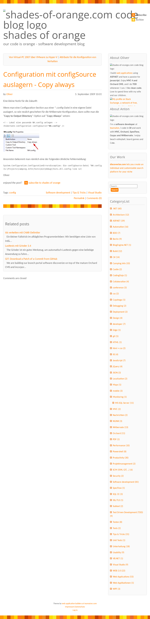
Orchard (119, 433)
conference (120, 288)
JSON (117, 373)
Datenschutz (80, 607)
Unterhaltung (121, 546)
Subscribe (141, 15)
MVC (117, 409)
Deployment (120, 312)
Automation (120, 227)
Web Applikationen (123, 583)
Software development (58, 193)
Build (117, 251)
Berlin (117, 239)
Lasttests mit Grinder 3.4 (18, 246)
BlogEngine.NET (122, 245)
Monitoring (120, 397)
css (116, 294)
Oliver (9, 94)
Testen (117, 522)
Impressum (69, 607)
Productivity (120, 458)
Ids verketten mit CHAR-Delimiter (22, 233)
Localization (120, 379)
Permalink (79, 198)
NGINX (117, 421)
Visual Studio (95, 193)
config (12, 193)
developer (119, 324)
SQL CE (118, 494)
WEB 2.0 (119, 571)
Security (118, 476)
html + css (119, 348)
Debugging (119, 306)
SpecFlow (119, 488)
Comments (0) (94, 198)
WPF (116, 589)
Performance (121, 445)
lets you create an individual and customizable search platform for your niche (126, 168)
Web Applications (123, 577)
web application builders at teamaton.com (79, 604)
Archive (140, 20)
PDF (116, 439)
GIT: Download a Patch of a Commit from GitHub (31, 259)
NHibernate (120, 427)
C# (116, 257)
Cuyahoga (119, 300)
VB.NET (118, 558)
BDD (116, 233)
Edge (117, 330)
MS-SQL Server (124, 403)
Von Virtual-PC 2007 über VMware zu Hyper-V (33, 57)
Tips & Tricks (79, 193)
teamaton (114, 128)
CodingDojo (120, 275)
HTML (117, 342)
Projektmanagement (124, 464)
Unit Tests (119, 540)
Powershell (119, 452)
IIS (115, 354)
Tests (117, 528)
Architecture (121, 215)
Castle (117, 269)
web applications (124, 73)
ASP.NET (119, 221)
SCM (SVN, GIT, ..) (123, 470)
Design (117, 318)
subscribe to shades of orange (44, 183)
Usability (118, 552)
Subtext (118, 506)
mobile (118, 391)
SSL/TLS (118, 500)
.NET (117, 209)
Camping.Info (121, 263)
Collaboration (121, 282)
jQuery (117, 366)
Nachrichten (120, 415)
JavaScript (119, 360)
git (116, 336)
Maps (117, 385)
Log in (75, 610)
